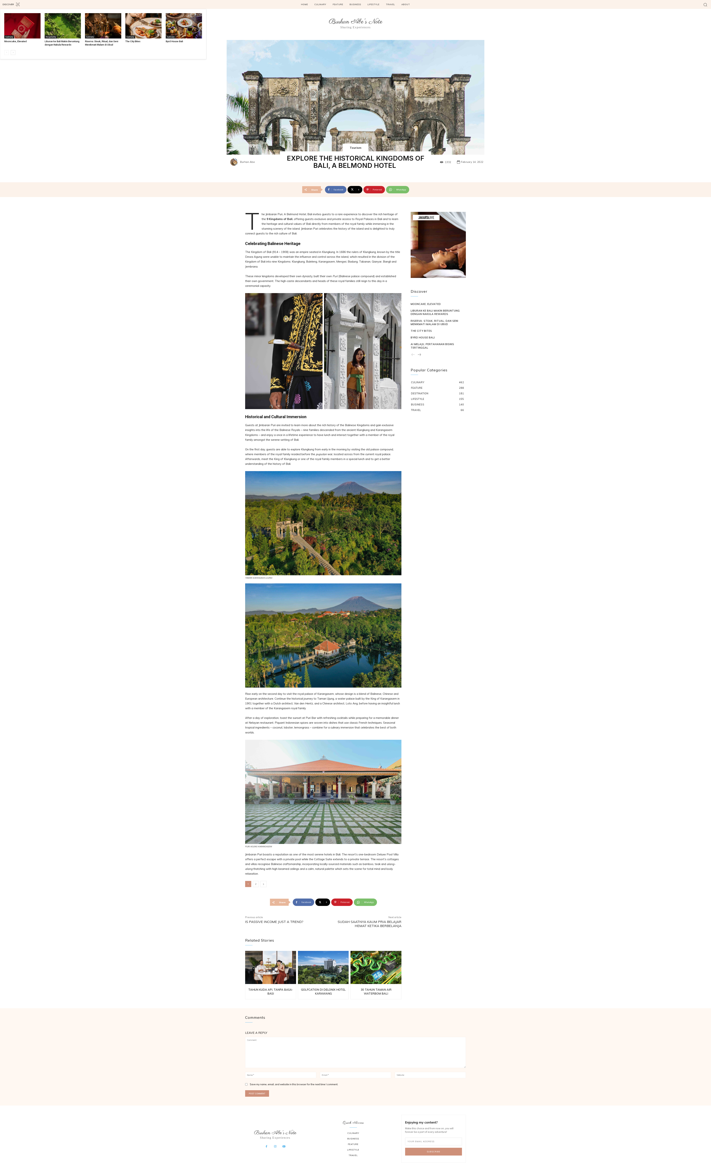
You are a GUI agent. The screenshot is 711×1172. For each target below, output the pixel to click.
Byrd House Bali (174, 41)
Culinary (9, 37)
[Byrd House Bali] (184, 25)
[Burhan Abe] (235, 162)
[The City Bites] (143, 25)
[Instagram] (275, 1146)
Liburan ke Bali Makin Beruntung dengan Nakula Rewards (435, 312)
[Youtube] (284, 1146)
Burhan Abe (247, 162)
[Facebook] (266, 1146)
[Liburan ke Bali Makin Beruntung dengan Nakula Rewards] (63, 25)
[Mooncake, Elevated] (22, 25)
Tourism (355, 148)
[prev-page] (6, 52)
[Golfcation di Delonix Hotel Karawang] (323, 967)
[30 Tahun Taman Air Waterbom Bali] (376, 967)
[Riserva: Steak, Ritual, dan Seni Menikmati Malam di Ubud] (103, 25)
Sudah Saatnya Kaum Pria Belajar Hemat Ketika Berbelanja (369, 924)
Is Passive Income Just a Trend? (274, 922)
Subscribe (433, 1151)
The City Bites (132, 41)
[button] (705, 4)
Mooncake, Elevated (15, 41)
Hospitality (51, 37)
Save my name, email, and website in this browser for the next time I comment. (294, 1084)
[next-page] (13, 52)
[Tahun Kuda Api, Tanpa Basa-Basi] (270, 967)
